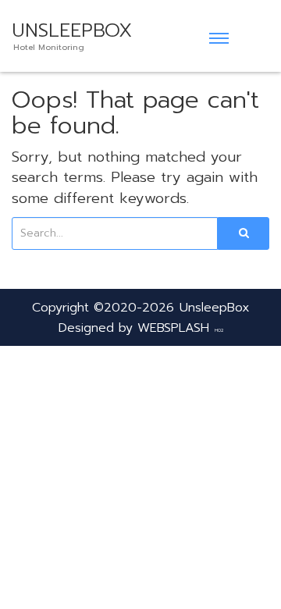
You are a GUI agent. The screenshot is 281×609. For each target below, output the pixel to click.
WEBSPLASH (173, 328)
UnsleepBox (215, 307)
